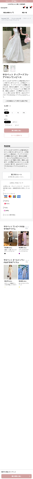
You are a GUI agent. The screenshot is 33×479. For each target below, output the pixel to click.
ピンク (17, 125)
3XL (7, 115)
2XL (24, 112)
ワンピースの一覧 (16, 18)
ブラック (7, 122)
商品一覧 (24, 12)
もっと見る (27, 227)
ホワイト (15, 122)
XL (18, 112)
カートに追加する (16, 135)
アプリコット (8, 125)
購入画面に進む (16, 130)
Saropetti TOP (5, 18)
